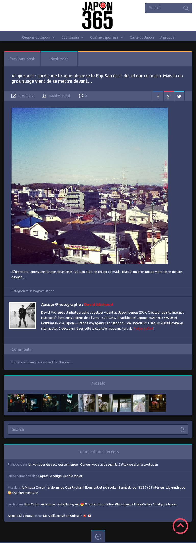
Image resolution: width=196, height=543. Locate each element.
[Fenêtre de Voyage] (139, 397)
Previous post (22, 58)
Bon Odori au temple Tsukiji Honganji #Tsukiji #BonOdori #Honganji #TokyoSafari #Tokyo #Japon (100, 504)
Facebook (158, 96)
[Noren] (122, 397)
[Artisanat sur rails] (104, 397)
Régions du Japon (36, 37)
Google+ (169, 96)
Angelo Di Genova (21, 515)
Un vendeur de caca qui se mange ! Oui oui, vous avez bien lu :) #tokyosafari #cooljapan (93, 464)
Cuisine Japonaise (104, 37)
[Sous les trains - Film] (157, 397)
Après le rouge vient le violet (61, 476)
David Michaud (59, 95)
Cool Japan (70, 37)
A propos (167, 37)
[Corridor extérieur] (86, 397)
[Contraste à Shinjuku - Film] (69, 397)
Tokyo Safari (143, 328)
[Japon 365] (98, 15)
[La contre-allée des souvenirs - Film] (16, 397)
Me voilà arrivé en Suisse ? (63, 515)
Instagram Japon (42, 291)
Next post (59, 58)
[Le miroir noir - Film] (51, 397)
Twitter (179, 96)
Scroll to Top (180, 526)
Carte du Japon (142, 37)
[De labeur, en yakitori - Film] (34, 397)
